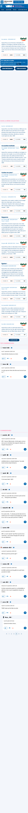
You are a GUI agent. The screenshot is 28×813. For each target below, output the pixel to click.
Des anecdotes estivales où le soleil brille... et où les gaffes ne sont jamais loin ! (13, 62)
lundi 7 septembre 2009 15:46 (8, 368)
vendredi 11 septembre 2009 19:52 (9, 567)
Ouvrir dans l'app (18, 2)
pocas (4, 602)
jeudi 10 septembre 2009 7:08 (8, 511)
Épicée (14, 9)
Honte (4, 364)
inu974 (4, 455)
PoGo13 (5, 348)
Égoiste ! (4, 263)
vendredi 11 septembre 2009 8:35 (9, 551)
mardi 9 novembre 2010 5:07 (8, 605)
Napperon (5, 217)
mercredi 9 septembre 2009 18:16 (9, 493)
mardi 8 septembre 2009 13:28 (8, 438)
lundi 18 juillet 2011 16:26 (9, 621)
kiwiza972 (5, 507)
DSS (4, 489)
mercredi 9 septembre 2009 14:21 (9, 476)
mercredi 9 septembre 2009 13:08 (9, 458)
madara (5, 564)
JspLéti (4, 473)
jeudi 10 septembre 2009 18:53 (8, 531)
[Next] (7, 634)
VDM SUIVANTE (21, 68)
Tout (2, 9)
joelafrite (5, 435)
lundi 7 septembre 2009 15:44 (8, 351)
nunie (4, 582)
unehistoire (6, 547)
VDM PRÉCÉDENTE (7, 68)
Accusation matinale (8, 146)
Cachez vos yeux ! (7, 172)
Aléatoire (8, 9)
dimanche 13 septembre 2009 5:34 (9, 585)
